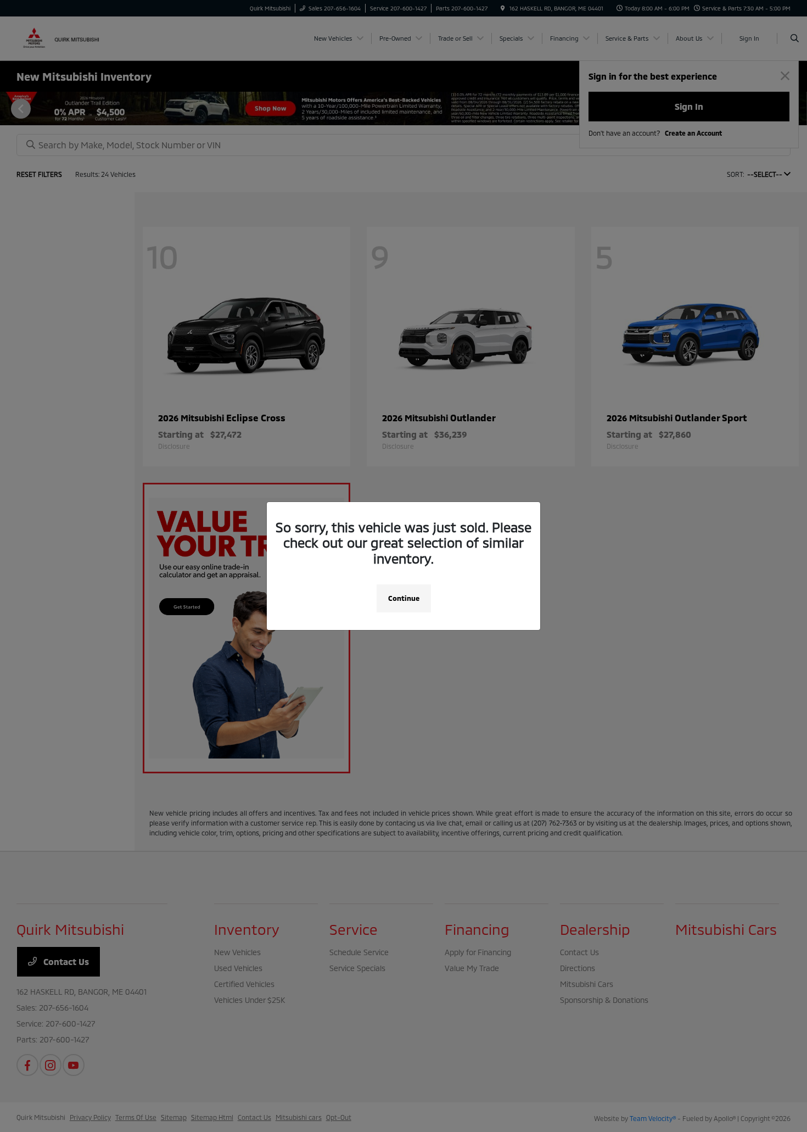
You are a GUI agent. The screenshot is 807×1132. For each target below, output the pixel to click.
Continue (403, 598)
